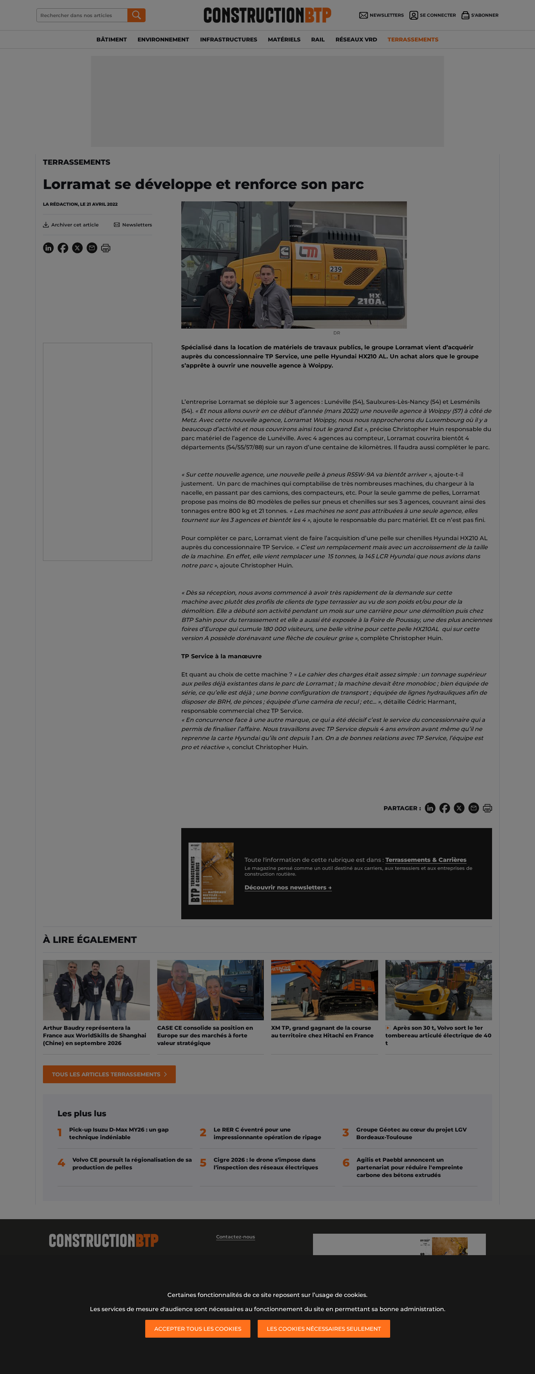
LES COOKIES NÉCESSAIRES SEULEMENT (324, 1328)
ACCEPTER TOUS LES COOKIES (197, 1328)
